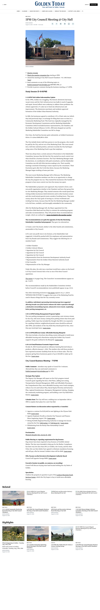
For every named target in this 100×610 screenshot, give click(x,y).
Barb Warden (29, 22)
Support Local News (74, 11)
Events (53, 542)
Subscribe (93, 4)
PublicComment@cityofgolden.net (38, 85)
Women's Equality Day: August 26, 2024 (38, 435)
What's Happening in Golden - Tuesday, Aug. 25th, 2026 (13, 543)
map (29, 80)
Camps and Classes (47, 11)
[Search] (82, 11)
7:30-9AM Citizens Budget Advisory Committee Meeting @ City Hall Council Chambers (87, 510)
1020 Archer (44, 423)
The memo (29, 279)
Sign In (87, 4)
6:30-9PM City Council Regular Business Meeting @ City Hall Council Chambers (38, 510)
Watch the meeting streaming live (38, 75)
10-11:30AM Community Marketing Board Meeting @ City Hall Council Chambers (12, 510)
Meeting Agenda (32, 73)
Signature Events (34, 11)
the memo (51, 293)
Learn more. (51, 418)
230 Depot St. (55, 423)
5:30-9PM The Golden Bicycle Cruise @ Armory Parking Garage (61, 545)
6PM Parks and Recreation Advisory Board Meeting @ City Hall (61, 510)
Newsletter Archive (60, 11)
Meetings (28, 16)
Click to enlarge (29, 66)
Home (18, 11)
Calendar (24, 11)
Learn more (46, 328)
